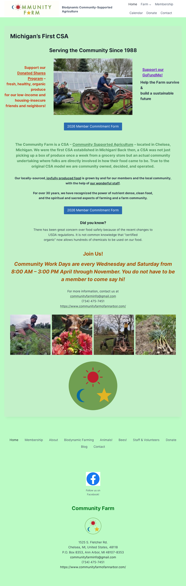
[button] (59, 87)
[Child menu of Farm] (146, 4)
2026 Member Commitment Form (93, 126)
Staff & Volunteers (146, 440)
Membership (164, 4)
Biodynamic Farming (79, 440)
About (53, 440)
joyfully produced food (63, 178)
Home (132, 4)
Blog (84, 446)
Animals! (106, 440)
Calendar (136, 13)
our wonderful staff (105, 183)
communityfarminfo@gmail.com (93, 296)
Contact (166, 13)
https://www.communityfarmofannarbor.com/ (93, 306)
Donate (151, 13)
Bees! (123, 440)
